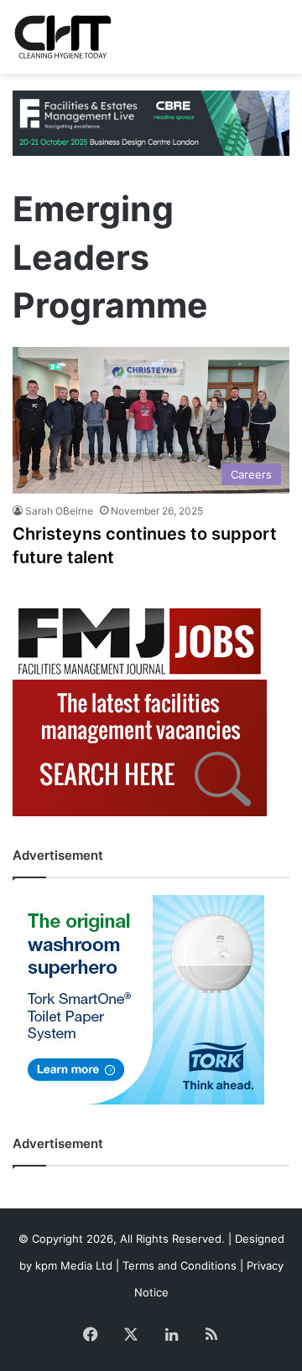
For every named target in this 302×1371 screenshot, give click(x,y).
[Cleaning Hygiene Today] (62, 37)
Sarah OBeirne (59, 510)
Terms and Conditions (179, 1265)
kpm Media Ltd (73, 1265)
